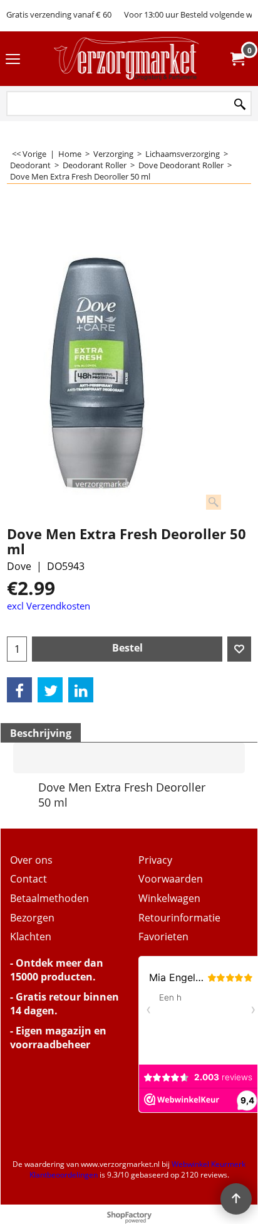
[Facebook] (19, 689)
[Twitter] (50, 689)
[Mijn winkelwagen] (236, 59)
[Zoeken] (239, 104)
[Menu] (13, 59)
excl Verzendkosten (48, 605)
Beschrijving (40, 733)
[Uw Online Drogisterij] (126, 58)
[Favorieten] (239, 649)
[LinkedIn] (80, 689)
